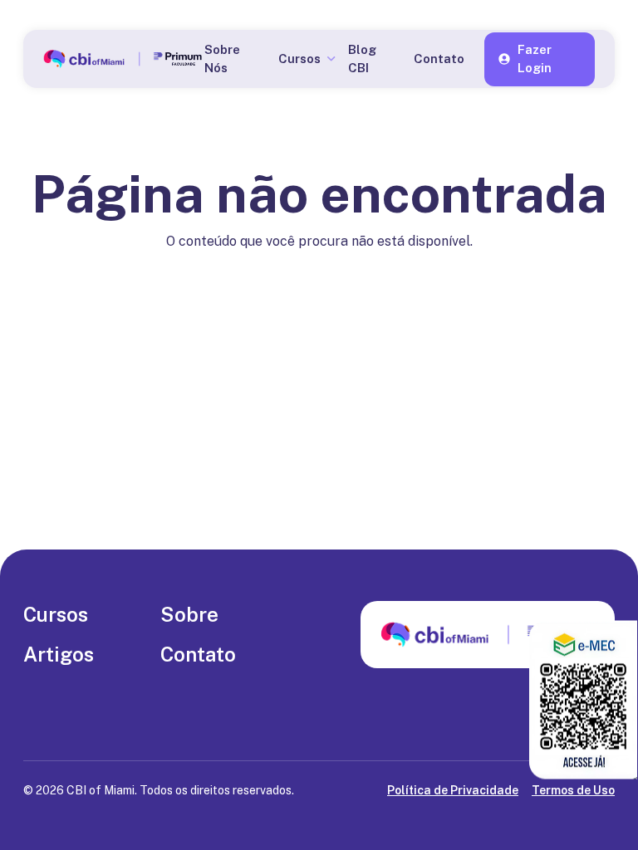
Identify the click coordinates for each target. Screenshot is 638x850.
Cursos (55, 614)
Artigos (58, 654)
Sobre (189, 614)
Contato (439, 58)
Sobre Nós (222, 59)
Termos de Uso (573, 790)
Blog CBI (362, 59)
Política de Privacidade (452, 790)
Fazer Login (535, 59)
